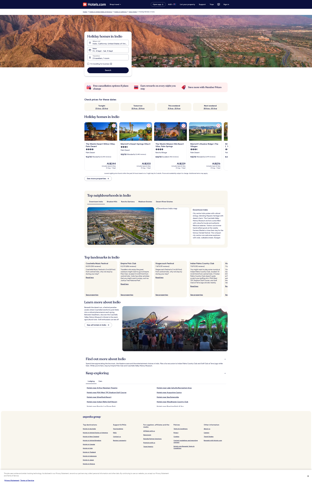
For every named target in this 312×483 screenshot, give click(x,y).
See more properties (96, 178)
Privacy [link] (176, 433)
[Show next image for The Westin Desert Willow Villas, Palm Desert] (114, 131)
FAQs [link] (115, 433)
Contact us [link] (117, 436)
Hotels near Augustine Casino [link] (169, 392)
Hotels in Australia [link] (89, 429)
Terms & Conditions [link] (181, 429)
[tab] (96, 201)
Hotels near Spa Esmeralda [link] (168, 397)
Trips (212, 4)
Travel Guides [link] (209, 436)
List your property (187, 4)
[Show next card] (228, 146)
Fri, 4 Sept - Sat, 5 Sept (103, 51)
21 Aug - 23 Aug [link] (174, 108)
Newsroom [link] (147, 435)
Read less (90, 277)
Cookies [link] (176, 436)
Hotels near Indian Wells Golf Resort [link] (102, 402)
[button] (156, 359)
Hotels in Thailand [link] (89, 452)
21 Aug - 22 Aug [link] (101, 108)
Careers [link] (206, 433)
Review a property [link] (119, 440)
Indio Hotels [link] (133, 12)
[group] (208, 225)
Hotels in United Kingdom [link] (92, 440)
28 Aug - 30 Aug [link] (210, 108)
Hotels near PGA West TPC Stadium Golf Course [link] (106, 392)
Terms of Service (27, 480)
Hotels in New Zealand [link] (91, 436)
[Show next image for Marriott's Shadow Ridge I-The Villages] (219, 131)
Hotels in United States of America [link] (100, 12)
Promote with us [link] (149, 443)
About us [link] (207, 429)
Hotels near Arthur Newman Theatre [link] (102, 388)
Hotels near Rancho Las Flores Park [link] (101, 406)
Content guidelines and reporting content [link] (186, 441)
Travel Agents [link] (148, 446)
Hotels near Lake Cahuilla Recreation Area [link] (174, 388)
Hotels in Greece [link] (89, 464)
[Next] (228, 279)
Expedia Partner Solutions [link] (152, 439)
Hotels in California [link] (120, 12)
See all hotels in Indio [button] (96, 325)
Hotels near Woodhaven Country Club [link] (172, 402)
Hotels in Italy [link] (88, 448)
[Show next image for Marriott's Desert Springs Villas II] (149, 131)
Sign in (226, 4)
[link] (114, 126)
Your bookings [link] (118, 429)
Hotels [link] (85, 12)
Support (202, 4)
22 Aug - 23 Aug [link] (138, 108)
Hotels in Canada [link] (89, 444)
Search (108, 70)
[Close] (308, 476)
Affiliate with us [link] (149, 431)
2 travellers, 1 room (101, 58)
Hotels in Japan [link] (88, 460)
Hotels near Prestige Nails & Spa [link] (170, 406)
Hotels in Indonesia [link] (90, 456)
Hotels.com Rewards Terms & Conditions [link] (184, 447)
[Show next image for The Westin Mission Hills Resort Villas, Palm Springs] (184, 131)
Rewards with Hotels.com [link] (213, 440)
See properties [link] (92, 295)
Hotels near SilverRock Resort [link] (99, 397)
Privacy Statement (12, 480)
